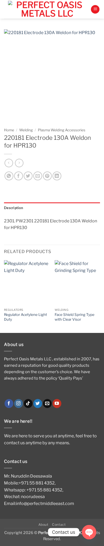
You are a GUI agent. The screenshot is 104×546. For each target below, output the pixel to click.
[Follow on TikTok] (28, 403)
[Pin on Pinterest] (47, 176)
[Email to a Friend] (37, 176)
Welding (26, 130)
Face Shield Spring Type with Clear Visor (74, 316)
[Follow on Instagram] (18, 403)
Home (9, 130)
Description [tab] (13, 208)
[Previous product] (19, 163)
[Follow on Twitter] (37, 403)
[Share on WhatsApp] (9, 176)
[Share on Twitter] (28, 176)
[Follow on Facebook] (9, 403)
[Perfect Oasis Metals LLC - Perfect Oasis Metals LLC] (47, 9)
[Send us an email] (47, 403)
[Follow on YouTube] (57, 403)
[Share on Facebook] (18, 176)
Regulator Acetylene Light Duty (25, 316)
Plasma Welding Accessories (61, 130)
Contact (59, 525)
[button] (95, 9)
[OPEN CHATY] (89, 532)
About (43, 525)
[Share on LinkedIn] (57, 176)
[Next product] (9, 163)
